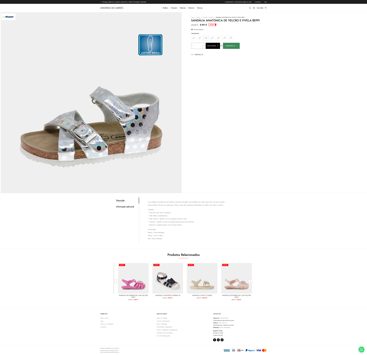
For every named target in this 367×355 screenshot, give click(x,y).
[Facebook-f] (214, 339)
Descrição (120, 200)
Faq (265, 2)
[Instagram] (218, 339)
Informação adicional (125, 206)
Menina (198, 17)
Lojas (102, 321)
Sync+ (117, 352)
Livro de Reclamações (163, 336)
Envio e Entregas (162, 324)
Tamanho (195, 33)
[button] (260, 8)
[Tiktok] (222, 339)
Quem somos (104, 318)
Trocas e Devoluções (163, 321)
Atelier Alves (114, 350)
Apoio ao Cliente (162, 318)
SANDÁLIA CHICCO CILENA (202, 295)
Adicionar (211, 46)
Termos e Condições (106, 324)
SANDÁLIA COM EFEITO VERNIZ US (167, 295)
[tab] (127, 200)
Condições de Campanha (165, 333)
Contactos (258, 2)
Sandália (211, 17)
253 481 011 (222, 323)
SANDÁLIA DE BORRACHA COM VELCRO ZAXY (133, 296)
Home (192, 17)
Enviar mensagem (225, 327)
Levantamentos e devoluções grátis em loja (238, 2)
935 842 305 (223, 318)
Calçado (204, 17)
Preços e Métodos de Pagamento (167, 330)
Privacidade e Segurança (164, 327)
